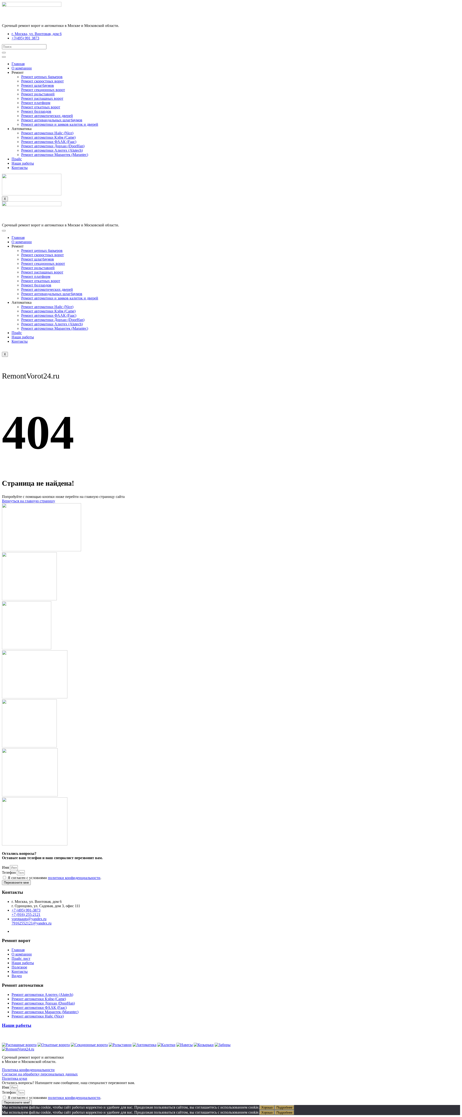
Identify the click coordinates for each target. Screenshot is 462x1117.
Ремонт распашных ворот (42, 98)
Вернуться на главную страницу (28, 501)
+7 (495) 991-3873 (26, 910)
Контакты (20, 168)
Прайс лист (21, 958)
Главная (18, 64)
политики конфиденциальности (74, 878)
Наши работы (23, 163)
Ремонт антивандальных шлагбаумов (51, 120)
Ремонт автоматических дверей (47, 116)
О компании (22, 68)
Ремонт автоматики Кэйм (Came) (48, 137)
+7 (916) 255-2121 (26, 914)
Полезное (19, 967)
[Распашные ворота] (19, 1045)
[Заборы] (223, 1045)
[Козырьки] (204, 1045)
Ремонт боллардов (36, 111)
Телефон (9, 872)
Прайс (17, 159)
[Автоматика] (144, 1045)
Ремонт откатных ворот (40, 107)
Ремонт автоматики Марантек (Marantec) (54, 155)
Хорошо (267, 1107)
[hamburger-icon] (4, 57)
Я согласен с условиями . (54, 878)
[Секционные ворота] (89, 1045)
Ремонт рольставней (38, 94)
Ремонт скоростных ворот (42, 81)
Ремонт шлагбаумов (37, 85)
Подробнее (284, 1107)
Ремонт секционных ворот (43, 90)
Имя (6, 867)
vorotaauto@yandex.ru (29, 919)
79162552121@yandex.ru (31, 923)
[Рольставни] (120, 1045)
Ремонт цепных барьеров (42, 77)
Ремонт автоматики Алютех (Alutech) (52, 150)
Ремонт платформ (35, 103)
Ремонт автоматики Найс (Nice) (47, 133)
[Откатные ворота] (54, 1045)
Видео (17, 976)
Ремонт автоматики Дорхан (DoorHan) (52, 146)
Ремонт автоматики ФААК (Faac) (48, 142)
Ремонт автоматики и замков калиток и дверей (59, 124)
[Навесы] (184, 1045)
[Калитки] (166, 1045)
